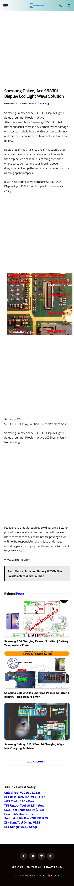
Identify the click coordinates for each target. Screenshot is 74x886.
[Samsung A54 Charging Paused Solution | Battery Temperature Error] (37, 618)
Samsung (43, 103)
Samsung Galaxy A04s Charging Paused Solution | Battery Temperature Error (36, 694)
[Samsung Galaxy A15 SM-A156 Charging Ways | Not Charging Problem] (37, 721)
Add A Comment (37, 761)
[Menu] (5, 5)
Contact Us (34, 867)
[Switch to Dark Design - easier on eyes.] (60, 5)
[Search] (69, 5)
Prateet (10, 103)
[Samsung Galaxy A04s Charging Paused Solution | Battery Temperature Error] (37, 669)
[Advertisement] (37, 50)
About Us (17, 867)
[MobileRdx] (37, 5)
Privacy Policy (53, 867)
